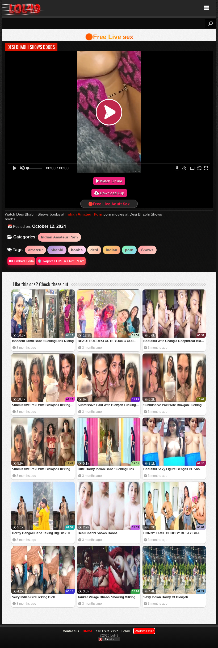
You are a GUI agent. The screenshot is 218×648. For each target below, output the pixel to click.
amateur (35, 250)
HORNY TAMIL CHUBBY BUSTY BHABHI (174, 533)
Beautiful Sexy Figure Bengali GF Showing (174, 469)
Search (210, 23)
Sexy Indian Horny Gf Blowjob (165, 597)
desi (94, 250)
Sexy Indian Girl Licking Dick (33, 597)
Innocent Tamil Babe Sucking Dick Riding (43, 341)
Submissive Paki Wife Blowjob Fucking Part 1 (43, 469)
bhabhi (57, 250)
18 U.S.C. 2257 (107, 631)
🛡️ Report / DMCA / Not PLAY (60, 261)
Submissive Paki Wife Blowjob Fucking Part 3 (109, 405)
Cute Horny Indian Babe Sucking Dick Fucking (109, 469)
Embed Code (23, 261)
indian (111, 250)
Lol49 (24, 8)
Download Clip (111, 193)
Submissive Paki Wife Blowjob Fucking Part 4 (43, 405)
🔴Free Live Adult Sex (109, 203)
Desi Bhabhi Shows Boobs (98, 533)
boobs (77, 250)
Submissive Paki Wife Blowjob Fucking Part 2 (174, 405)
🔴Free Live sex (109, 36)
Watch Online (110, 181)
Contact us (71, 631)
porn (129, 250)
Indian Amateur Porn (83, 214)
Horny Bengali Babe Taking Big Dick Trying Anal (43, 533)
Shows (147, 250)
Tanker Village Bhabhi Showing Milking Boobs (109, 597)
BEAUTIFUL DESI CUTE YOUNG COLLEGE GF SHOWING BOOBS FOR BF (109, 341)
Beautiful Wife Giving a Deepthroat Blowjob (174, 341)
